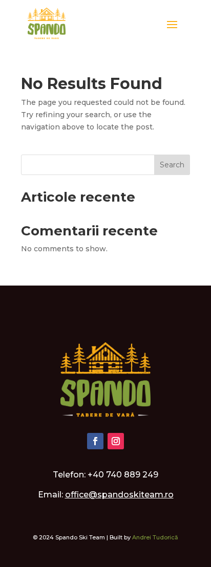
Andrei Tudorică (155, 537)
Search (172, 164)
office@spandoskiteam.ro (119, 494)
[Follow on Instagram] (116, 441)
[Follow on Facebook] (95, 441)
